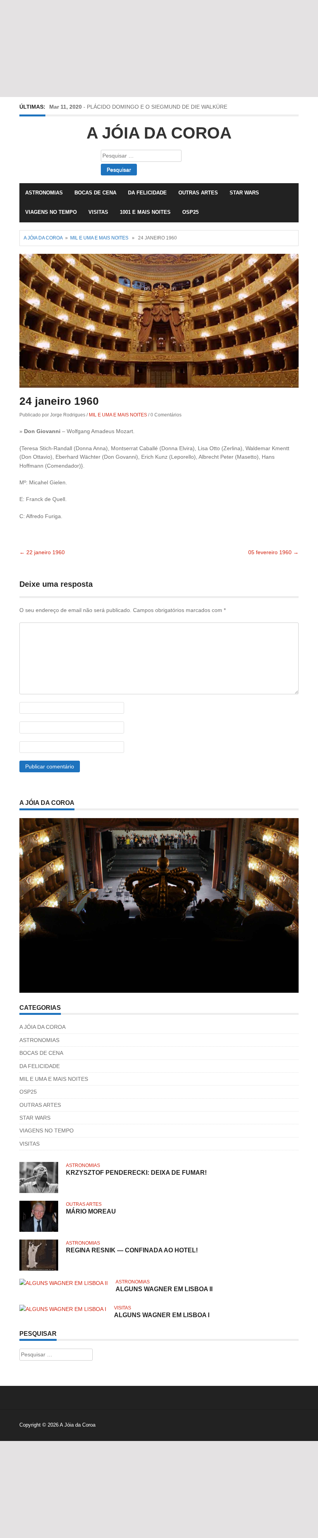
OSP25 (190, 212)
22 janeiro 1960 (42, 552)
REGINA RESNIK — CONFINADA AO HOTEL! (132, 1250)
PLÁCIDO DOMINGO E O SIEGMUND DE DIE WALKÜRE (157, 107)
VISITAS (98, 212)
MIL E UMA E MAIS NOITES (99, 238)
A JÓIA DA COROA (42, 1027)
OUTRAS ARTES (198, 193)
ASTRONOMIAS (44, 193)
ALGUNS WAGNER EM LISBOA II (164, 1289)
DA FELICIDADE (147, 193)
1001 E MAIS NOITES (145, 212)
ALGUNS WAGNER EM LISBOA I (161, 1315)
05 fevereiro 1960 (273, 552)
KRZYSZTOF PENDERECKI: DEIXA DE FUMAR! (136, 1172)
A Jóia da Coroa (159, 133)
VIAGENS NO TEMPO (51, 212)
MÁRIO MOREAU (91, 1211)
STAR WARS (244, 193)
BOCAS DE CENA (95, 193)
